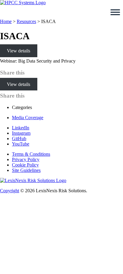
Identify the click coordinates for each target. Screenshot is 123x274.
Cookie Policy (25, 164)
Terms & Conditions (31, 154)
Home (6, 21)
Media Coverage (27, 117)
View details (18, 50)
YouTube (20, 143)
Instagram (21, 133)
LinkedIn (20, 127)
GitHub (19, 138)
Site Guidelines (26, 170)
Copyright (9, 190)
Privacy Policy (25, 159)
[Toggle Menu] (115, 12)
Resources (26, 21)
